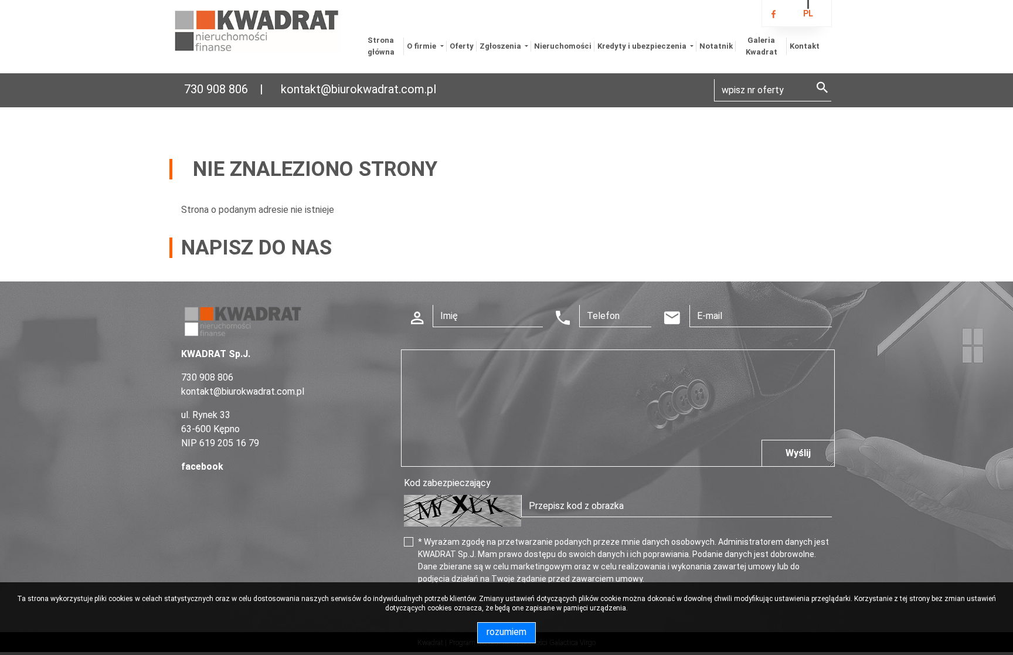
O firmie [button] (422, 46)
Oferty (462, 46)
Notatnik (716, 46)
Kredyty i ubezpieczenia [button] (642, 46)
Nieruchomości (563, 46)
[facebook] (773, 14)
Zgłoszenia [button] (501, 46)
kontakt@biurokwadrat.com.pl (358, 89)
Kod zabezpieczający (447, 482)
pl (808, 13)
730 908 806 (216, 89)
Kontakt (805, 46)
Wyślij (798, 453)
